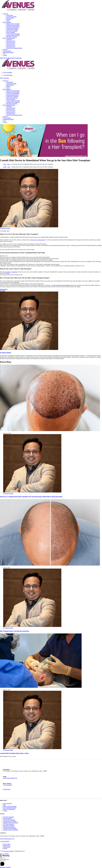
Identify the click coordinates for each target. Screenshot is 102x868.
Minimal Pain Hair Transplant (10, 829)
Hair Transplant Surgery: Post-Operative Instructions (14, 631)
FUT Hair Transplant (8, 824)
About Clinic (9, 15)
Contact (5, 55)
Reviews (8, 19)
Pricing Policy (6, 845)
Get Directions (6, 789)
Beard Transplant (10, 32)
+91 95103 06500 (7, 785)
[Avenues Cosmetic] (18, 11)
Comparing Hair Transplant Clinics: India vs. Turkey (14, 753)
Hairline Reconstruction (12, 28)
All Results (9, 39)
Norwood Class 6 (10, 41)
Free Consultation (4, 78)
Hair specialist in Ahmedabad (10, 272)
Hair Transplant (7, 22)
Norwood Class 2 (10, 46)
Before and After (7, 803)
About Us (5, 13)
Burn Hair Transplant (11, 36)
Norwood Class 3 (10, 45)
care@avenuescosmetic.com (10, 778)
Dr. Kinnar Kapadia (11, 16)
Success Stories (7, 51)
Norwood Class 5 (10, 42)
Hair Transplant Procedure (9, 807)
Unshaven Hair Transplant (13, 35)
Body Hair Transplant (11, 31)
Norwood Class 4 (10, 43)
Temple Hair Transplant (9, 819)
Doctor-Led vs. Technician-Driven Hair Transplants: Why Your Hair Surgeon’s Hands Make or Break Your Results (31, 496)
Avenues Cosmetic (8, 851)
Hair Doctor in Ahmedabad (38, 240)
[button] (51, 863)
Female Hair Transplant (12, 29)
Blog (9, 164)
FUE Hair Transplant (8, 817)
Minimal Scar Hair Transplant (10, 822)
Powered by (5, 867)
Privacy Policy (7, 844)
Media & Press (10, 18)
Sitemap (5, 848)
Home (4, 164)
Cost (4, 53)
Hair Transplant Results (9, 38)
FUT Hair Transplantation (12, 26)
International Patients (8, 52)
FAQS (8, 21)
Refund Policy (6, 847)
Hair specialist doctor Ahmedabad (61, 285)
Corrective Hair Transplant (13, 33)
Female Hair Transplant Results (14, 48)
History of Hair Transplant (13, 23)
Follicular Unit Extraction (12, 25)
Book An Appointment (9, 809)
